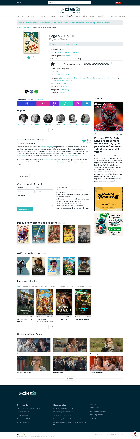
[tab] (23, 176)
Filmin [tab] (53, 286)
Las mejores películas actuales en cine (29, 408)
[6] (98, 63)
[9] (105, 63)
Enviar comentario (24, 209)
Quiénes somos (94, 407)
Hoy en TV (25, 2)
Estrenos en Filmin (23, 422)
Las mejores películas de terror (63, 412)
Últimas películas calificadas (28, 23)
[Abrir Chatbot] (135, 434)
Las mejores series (23, 412)
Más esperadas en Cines (66, 23)
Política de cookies (99, 434)
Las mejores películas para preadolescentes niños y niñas (69, 423)
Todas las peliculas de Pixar (62, 415)
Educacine (93, 404)
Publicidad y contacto (96, 415)
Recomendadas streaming (85, 23)
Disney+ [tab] (71, 286)
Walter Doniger (46, 147)
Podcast (110, 16)
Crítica (60, 44)
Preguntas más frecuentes (98, 411)
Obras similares (71, 44)
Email (37, 188)
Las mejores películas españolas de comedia (67, 419)
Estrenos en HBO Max (24, 419)
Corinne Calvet (48, 160)
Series (61, 16)
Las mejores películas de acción (63, 408)
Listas (78, 16)
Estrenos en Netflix (23, 415)
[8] (103, 63)
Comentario (21, 196)
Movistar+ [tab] (34, 286)
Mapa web (93, 418)
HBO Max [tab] (44, 286)
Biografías (70, 16)
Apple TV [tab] (81, 286)
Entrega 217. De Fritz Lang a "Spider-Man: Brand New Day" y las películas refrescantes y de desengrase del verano (108, 145)
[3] (90, 63)
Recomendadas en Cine (48, 23)
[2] (87, 63)
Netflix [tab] (25, 286)
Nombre (20, 188)
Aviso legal (120, 434)
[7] (100, 63)
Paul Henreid (63, 156)
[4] (93, 63)
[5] (95, 63)
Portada (19, 27)
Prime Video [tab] (62, 286)
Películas (52, 16)
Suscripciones (120, 16)
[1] (85, 63)
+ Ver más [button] (70, 378)
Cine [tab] (18, 286)
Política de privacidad (111, 434)
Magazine (101, 16)
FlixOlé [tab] (89, 286)
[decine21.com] (26, 393)
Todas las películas (103, 23)
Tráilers (85, 16)
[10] (108, 63)
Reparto (53, 44)
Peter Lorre (74, 156)
